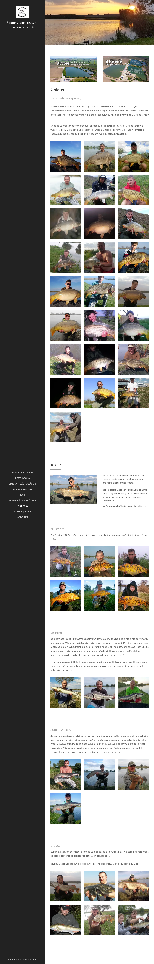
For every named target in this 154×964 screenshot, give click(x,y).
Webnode (32, 959)
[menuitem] (22, 472)
